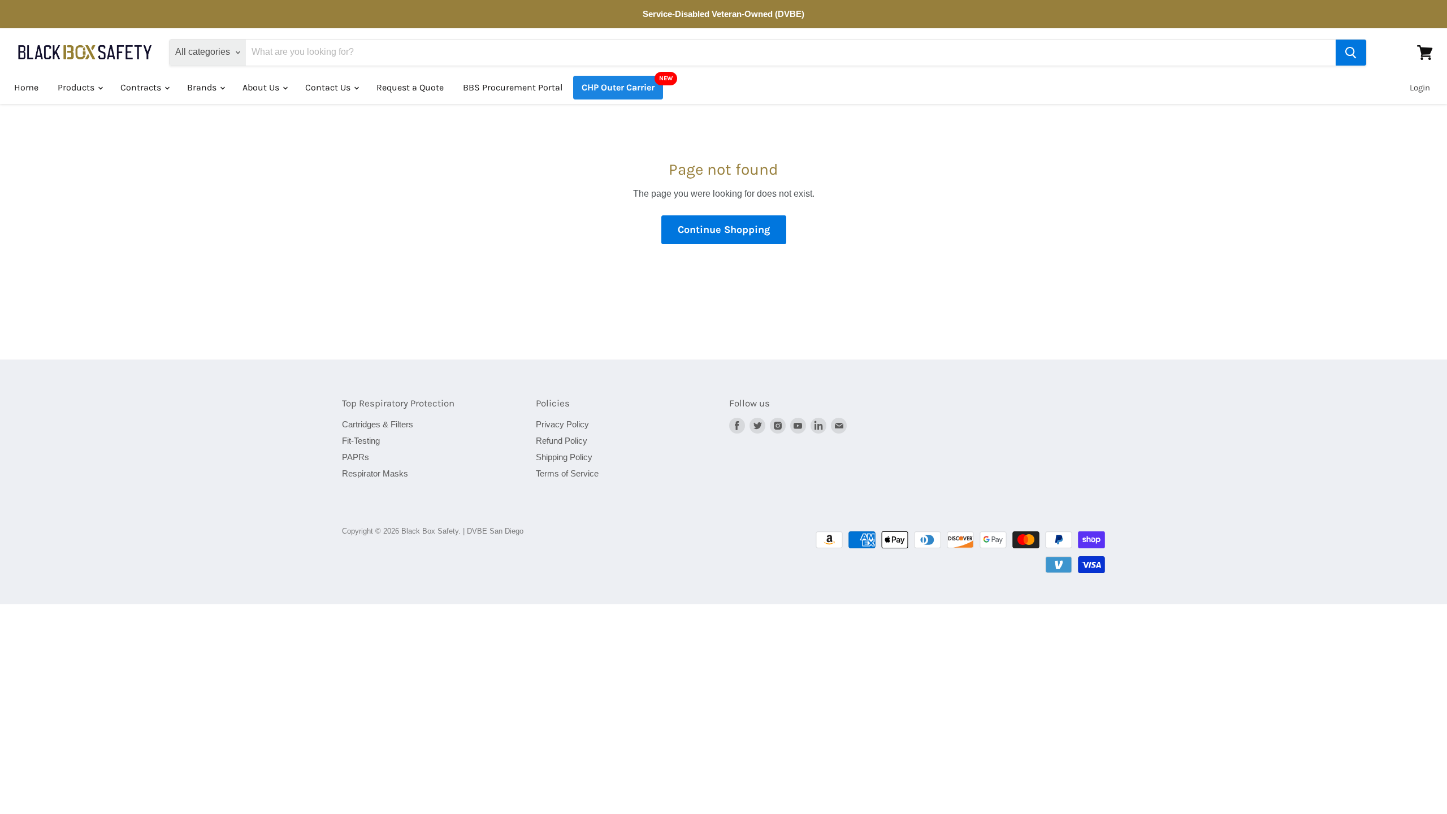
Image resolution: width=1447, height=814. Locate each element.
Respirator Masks (375, 473)
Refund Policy (561, 440)
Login (1420, 88)
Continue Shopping (724, 229)
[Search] (1351, 53)
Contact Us (329, 87)
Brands (203, 87)
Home (26, 87)
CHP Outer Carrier (618, 87)
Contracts (141, 87)
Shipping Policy (564, 457)
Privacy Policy (562, 424)
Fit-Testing (361, 440)
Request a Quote (410, 87)
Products (77, 87)
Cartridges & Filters (377, 424)
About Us (261, 87)
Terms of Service (567, 473)
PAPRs (355, 457)
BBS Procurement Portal (512, 87)
